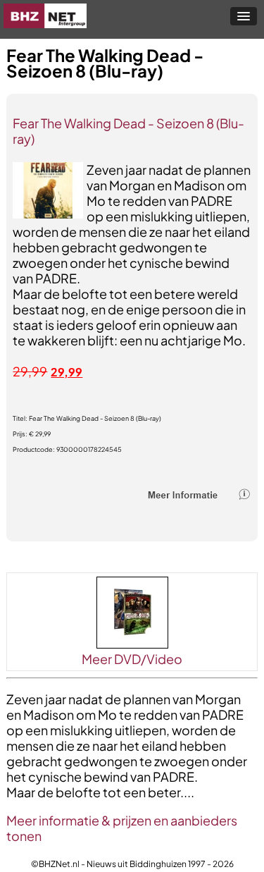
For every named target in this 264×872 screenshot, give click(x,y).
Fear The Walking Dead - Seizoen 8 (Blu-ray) (128, 131)
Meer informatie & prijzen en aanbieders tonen (121, 828)
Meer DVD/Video (132, 659)
